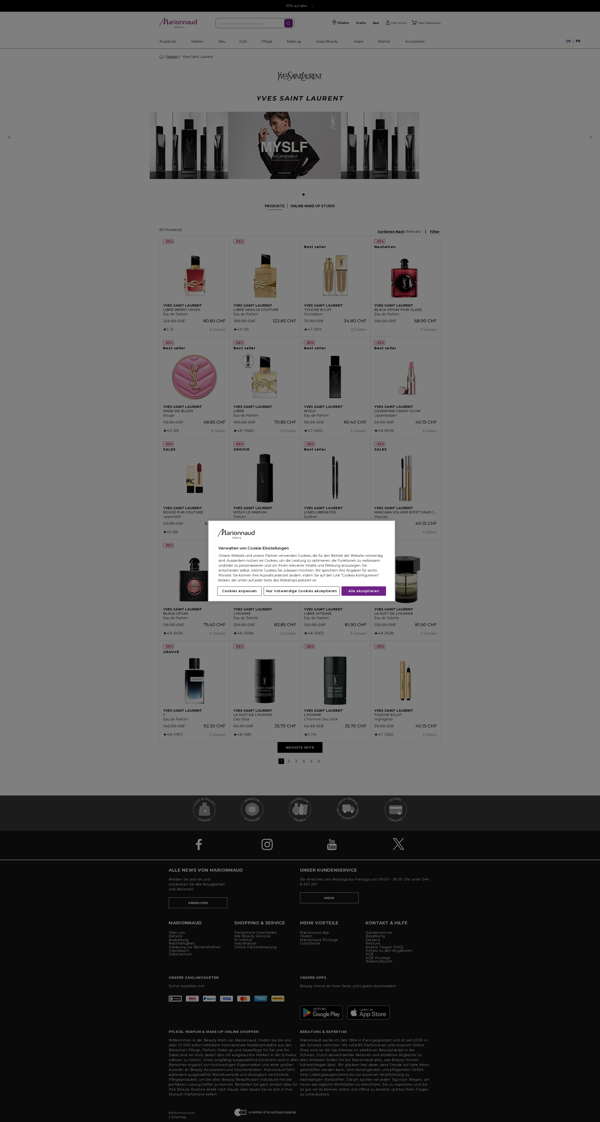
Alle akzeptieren (363, 591)
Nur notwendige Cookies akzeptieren (301, 591)
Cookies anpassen (239, 591)
